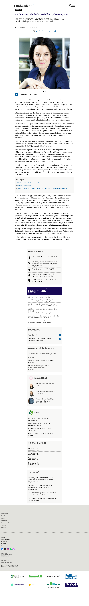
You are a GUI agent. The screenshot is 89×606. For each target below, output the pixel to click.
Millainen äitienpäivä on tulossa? (28, 183)
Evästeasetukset (5, 546)
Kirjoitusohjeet (5, 523)
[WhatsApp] (40, 31)
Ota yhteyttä (4, 513)
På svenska (4, 541)
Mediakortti (4, 516)
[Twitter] (43, 31)
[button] (43, 91)
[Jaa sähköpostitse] (50, 31)
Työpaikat (3, 525)
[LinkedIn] (47, 31)
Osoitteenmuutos (5, 539)
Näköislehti (4, 520)
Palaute (3, 537)
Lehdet (3, 518)
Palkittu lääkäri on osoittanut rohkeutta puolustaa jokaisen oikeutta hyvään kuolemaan (42, 189)
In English (3, 543)
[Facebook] (36, 31)
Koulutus (3, 527)
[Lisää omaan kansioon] (34, 31)
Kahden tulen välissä (24, 185)
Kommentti (18, 10)
